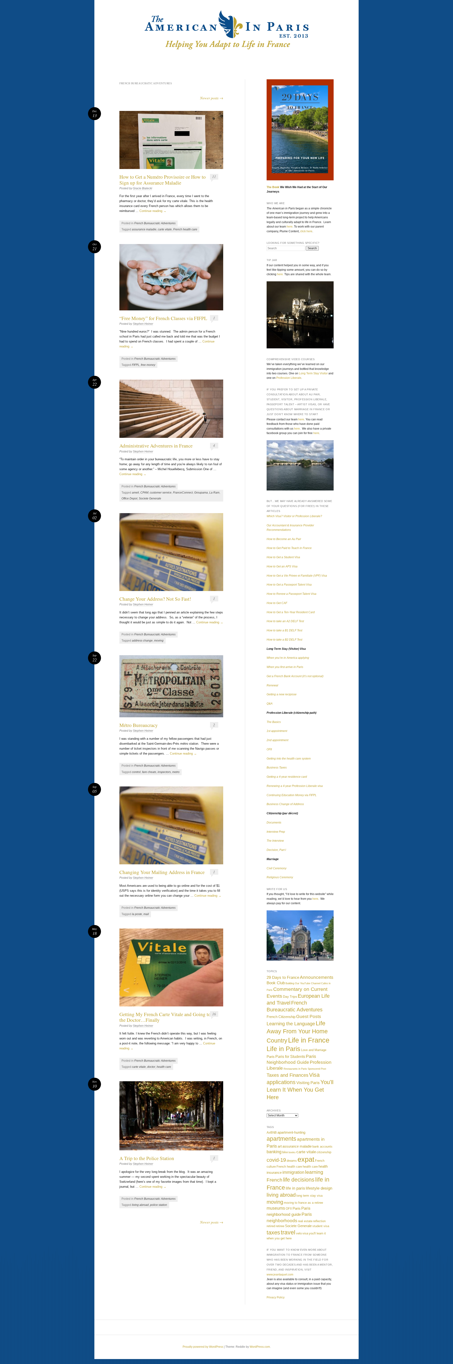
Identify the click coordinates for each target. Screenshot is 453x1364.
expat (306, 1159)
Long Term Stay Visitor (313, 373)
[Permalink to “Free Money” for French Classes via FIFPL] (171, 277)
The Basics (274, 722)
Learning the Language (291, 1023)
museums (276, 1208)
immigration (293, 1172)
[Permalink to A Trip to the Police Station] (171, 1115)
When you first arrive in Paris (285, 667)
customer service (161, 492)
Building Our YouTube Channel (302, 983)
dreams (292, 1160)
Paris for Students (290, 1056)
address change (142, 640)
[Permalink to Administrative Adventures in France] (171, 409)
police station (158, 1205)
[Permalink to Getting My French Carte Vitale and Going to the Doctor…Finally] (171, 967)
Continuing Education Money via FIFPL (292, 795)
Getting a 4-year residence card (287, 776)
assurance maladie (144, 229)
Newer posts (211, 97)
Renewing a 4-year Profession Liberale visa (295, 786)
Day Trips (290, 996)
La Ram (214, 492)
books (292, 1152)
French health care (185, 229)
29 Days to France (283, 977)
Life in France (308, 1040)
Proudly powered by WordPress (203, 1346)
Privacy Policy (276, 1297)
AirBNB (272, 1132)
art (280, 1146)
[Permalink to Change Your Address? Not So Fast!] (171, 552)
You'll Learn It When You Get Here (300, 1089)
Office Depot (129, 498)
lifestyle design (319, 1188)
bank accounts (322, 1146)
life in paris (295, 1188)
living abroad (140, 1205)
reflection (319, 1221)
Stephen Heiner (143, 323)
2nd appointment (277, 740)
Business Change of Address (285, 804)
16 (214, 1013)
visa (305, 1233)
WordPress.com (260, 1346)
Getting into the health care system (289, 758)
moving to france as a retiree (303, 1202)
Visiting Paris (308, 1082)
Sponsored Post (317, 1068)
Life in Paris (283, 1048)
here (290, 226)
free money (148, 365)
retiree (280, 1226)
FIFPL (135, 365)
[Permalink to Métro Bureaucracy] (171, 686)
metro (176, 772)
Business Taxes (277, 767)
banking (274, 1151)
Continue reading (152, 211)
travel (288, 1232)
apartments (281, 1139)
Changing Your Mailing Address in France (162, 872)
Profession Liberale (288, 378)
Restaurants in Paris (295, 1068)
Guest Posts (308, 1016)
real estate (305, 1221)
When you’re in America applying (288, 657)
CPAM (144, 492)
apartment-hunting (291, 1132)
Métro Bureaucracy (138, 725)
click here (306, 231)
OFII (269, 749)
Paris (271, 1057)
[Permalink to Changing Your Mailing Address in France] (171, 825)
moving (159, 640)
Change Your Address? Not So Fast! (155, 598)
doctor (151, 1066)
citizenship (324, 1152)
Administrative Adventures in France (156, 445)
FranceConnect (183, 492)
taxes (273, 1232)
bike (285, 1152)
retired (271, 1226)
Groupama (201, 492)
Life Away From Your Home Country (297, 1032)
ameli (135, 492)
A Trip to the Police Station (146, 1158)
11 (214, 176)
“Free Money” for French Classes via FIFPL (163, 318)
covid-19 (276, 1160)
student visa (320, 1226)
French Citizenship (281, 1017)
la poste (137, 914)
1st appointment (277, 731)
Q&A (270, 703)
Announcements (316, 977)
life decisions (299, 1180)
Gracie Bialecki (142, 188)
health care (164, 1066)
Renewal (272, 685)
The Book (273, 187)
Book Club (276, 982)
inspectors (164, 772)
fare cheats (149, 772)
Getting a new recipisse (282, 694)
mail (146, 914)
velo (299, 1233)
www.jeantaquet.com (280, 1274)
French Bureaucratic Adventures (155, 223)
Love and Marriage (313, 1050)
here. (280, 274)
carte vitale (165, 229)
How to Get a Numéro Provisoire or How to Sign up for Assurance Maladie (162, 179)
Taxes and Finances (287, 1075)
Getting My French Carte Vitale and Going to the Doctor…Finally (165, 1017)
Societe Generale (150, 498)
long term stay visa (309, 1195)
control (136, 772)
